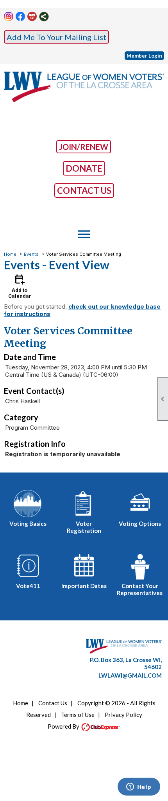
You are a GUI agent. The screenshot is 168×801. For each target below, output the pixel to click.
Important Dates (84, 585)
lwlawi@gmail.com (130, 675)
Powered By (64, 726)
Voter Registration (84, 527)
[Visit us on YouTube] (32, 16)
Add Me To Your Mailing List (56, 37)
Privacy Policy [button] (123, 714)
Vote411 (28, 585)
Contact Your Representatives (140, 589)
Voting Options (140, 523)
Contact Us (52, 702)
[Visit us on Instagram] (9, 16)
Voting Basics (27, 523)
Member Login (144, 56)
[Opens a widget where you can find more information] (138, 787)
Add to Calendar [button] (19, 286)
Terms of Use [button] (78, 714)
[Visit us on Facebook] (20, 16)
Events (31, 254)
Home (10, 254)
